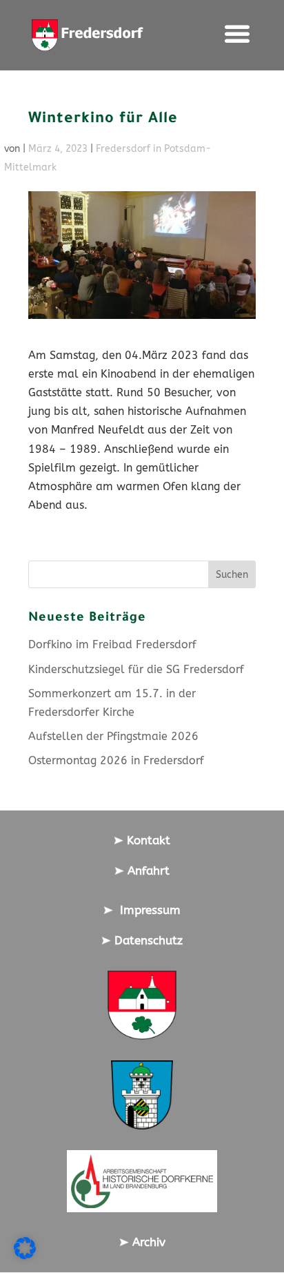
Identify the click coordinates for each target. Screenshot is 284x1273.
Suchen (232, 575)
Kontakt (146, 840)
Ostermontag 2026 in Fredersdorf (116, 760)
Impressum (147, 910)
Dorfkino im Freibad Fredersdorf (112, 644)
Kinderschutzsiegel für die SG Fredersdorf (136, 669)
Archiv (147, 1242)
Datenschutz (147, 940)
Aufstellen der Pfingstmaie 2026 (113, 736)
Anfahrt (147, 870)
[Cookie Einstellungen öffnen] (25, 1255)
